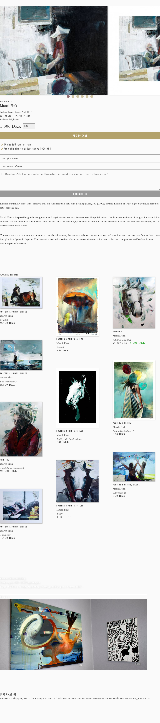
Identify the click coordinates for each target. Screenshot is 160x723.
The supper (5, 534)
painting (117, 331)
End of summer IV (8, 381)
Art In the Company (34, 698)
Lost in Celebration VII (123, 431)
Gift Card (52, 698)
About (77, 698)
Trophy (59, 513)
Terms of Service (91, 698)
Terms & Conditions (112, 698)
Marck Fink (8, 106)
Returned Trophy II (122, 339)
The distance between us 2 (12, 467)
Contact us (144, 698)
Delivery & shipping (11, 698)
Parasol (60, 347)
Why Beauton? (66, 698)
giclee (23, 311)
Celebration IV (119, 492)
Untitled (4, 319)
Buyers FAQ (131, 698)
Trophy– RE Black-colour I (69, 439)
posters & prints (9, 311)
